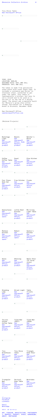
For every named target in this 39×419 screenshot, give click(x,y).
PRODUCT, (16, 414)
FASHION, (10, 413)
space (29, 187)
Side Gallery (19, 143)
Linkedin (5, 401)
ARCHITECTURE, (21, 413)
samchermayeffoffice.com (12, 113)
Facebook (5, 400)
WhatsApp (5, 406)
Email (4, 405)
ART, (4, 413)
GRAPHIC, (8, 414)
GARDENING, (32, 414)
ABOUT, (5, 416)
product (5, 145)
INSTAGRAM (12, 416)
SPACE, (24, 414)
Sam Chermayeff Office (11, 13)
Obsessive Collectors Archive (15, 2)
